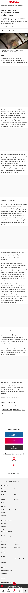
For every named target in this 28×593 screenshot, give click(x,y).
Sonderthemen (17, 547)
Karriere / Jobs (4, 541)
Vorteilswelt (3, 526)
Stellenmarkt (16, 509)
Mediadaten (16, 539)
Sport (15, 488)
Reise (15, 497)
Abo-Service (3, 547)
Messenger (3, 515)
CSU (2, 115)
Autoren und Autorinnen (6, 539)
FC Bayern (3, 497)
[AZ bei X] (23, 558)
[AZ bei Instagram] (19, 558)
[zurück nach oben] (14, 583)
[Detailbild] (26, 35)
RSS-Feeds (3, 518)
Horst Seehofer (21, 113)
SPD (15, 263)
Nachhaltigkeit (17, 499)
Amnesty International (6, 217)
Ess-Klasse (3, 523)
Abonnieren (3, 544)
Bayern (2, 494)
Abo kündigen (4, 573)
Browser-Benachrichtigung (6, 520)
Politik (6, 5)
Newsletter (3, 512)
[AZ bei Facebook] (15, 558)
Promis (2, 502)
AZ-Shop (16, 541)
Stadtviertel (3, 491)
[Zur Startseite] (14, 2)
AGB (2, 565)
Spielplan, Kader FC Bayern (7, 529)
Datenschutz (4, 567)
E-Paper (3, 550)
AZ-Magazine (17, 544)
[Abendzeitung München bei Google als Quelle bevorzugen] (13, 30)
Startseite (2, 5)
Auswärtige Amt (12, 265)
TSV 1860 (3, 499)
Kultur (15, 494)
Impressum (3, 562)
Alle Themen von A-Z (5, 509)
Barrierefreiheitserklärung (6, 570)
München (3, 488)
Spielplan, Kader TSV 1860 (6, 531)
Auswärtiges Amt (6, 406)
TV (14, 491)
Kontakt (3, 552)
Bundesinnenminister (13, 113)
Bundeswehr (21, 165)
